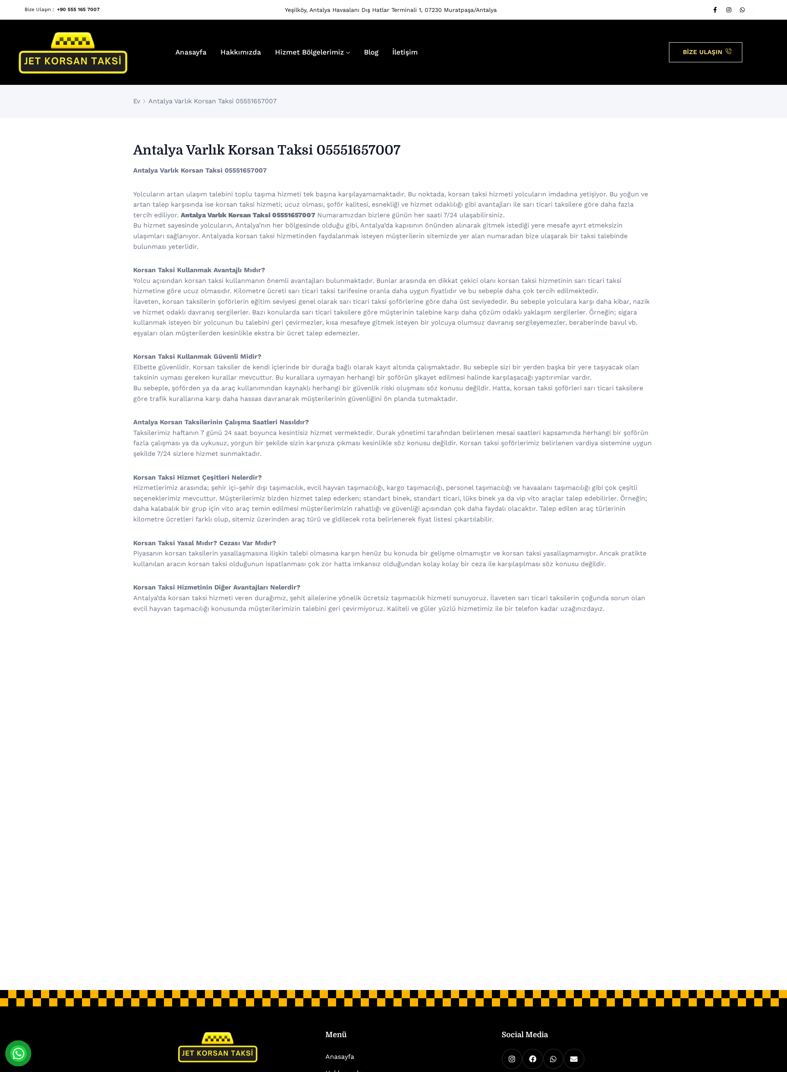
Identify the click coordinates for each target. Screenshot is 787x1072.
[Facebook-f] (715, 10)
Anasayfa (191, 52)
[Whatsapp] (742, 10)
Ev (136, 101)
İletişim (405, 52)
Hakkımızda (241, 52)
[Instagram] (729, 10)
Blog (371, 52)
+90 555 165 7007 (78, 9)
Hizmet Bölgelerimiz (309, 52)
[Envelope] (574, 1059)
